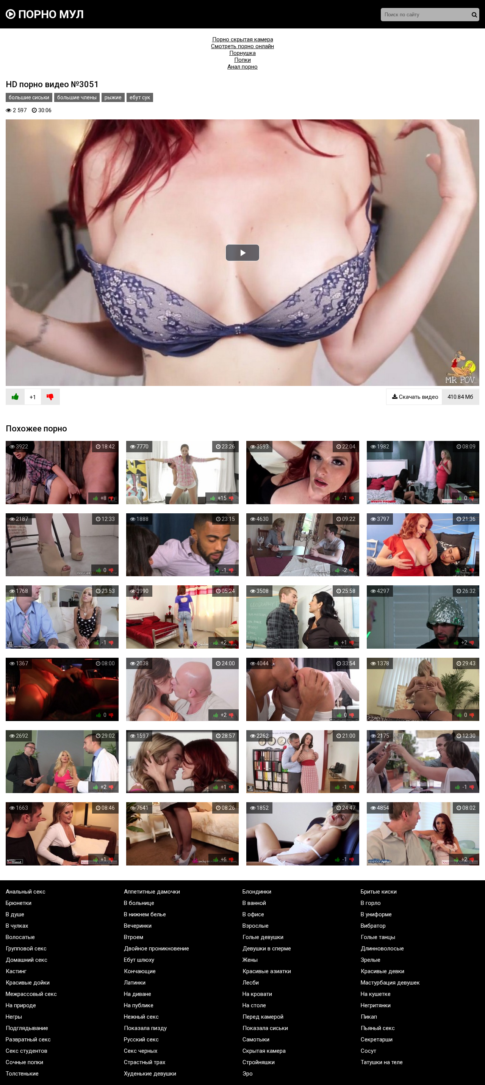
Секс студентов (26, 1050)
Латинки (135, 982)
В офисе (253, 914)
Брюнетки (18, 903)
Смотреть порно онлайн (242, 46)
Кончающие (140, 971)
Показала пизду (145, 1028)
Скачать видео (435, 397)
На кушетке (376, 994)
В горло (371, 903)
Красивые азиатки (266, 971)
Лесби (250, 982)
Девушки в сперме (266, 948)
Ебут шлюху (139, 959)
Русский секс (141, 1039)
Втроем (133, 937)
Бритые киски (379, 891)
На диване (137, 994)
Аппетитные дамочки (152, 891)
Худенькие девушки (150, 1073)
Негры (14, 1016)
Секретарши (377, 1039)
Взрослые (255, 925)
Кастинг (16, 971)
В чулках (17, 925)
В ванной (254, 903)
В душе (15, 914)
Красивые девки (382, 971)
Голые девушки (262, 937)
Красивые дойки (28, 982)
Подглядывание (27, 1028)
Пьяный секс (378, 1028)
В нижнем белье (145, 914)
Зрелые (370, 959)
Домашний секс (26, 959)
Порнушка (242, 53)
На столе (254, 1005)
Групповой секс (26, 948)
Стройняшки (258, 1062)
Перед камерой (262, 1016)
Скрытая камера (264, 1050)
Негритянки (376, 1005)
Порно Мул (50, 14)
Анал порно (242, 66)
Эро (247, 1073)
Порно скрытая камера (242, 39)
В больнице (139, 903)
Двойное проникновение (156, 948)
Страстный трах (144, 1062)
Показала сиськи (265, 1028)
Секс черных (140, 1050)
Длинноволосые (382, 948)
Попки (242, 59)
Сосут (368, 1050)
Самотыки (255, 1039)
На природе (21, 1005)
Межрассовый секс (31, 994)
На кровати (257, 994)
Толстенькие (22, 1073)
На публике (138, 1005)
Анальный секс (25, 891)
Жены (250, 959)
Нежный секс (141, 1016)
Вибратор (373, 925)
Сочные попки (24, 1062)
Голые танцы (378, 937)
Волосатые (20, 937)
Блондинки (256, 891)
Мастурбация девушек (390, 982)
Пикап (369, 1016)
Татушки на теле (382, 1062)
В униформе (376, 914)
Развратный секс (28, 1039)
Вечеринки (138, 925)
